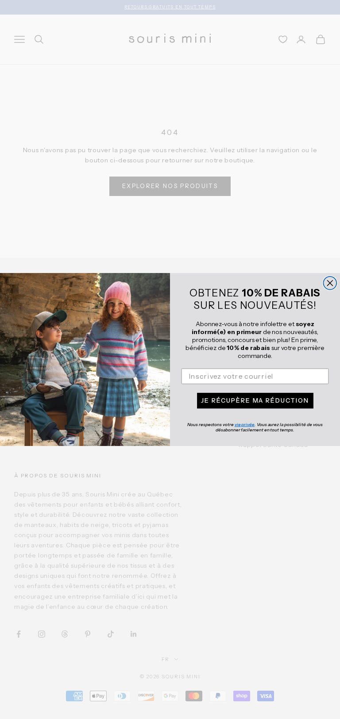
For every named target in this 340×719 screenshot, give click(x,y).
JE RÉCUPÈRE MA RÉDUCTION (255, 401)
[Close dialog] (330, 283)
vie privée (245, 424)
